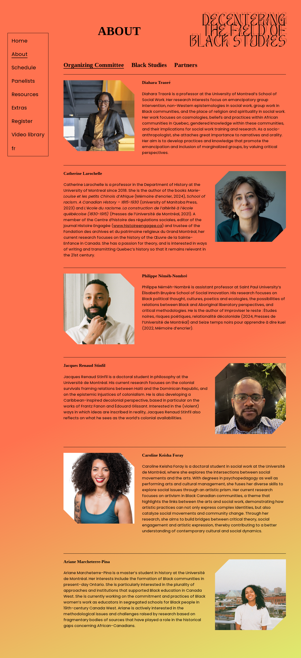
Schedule (24, 67)
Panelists (23, 81)
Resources (25, 94)
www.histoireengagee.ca (137, 225)
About (20, 54)
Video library (28, 134)
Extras (19, 107)
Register (22, 121)
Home (20, 40)
